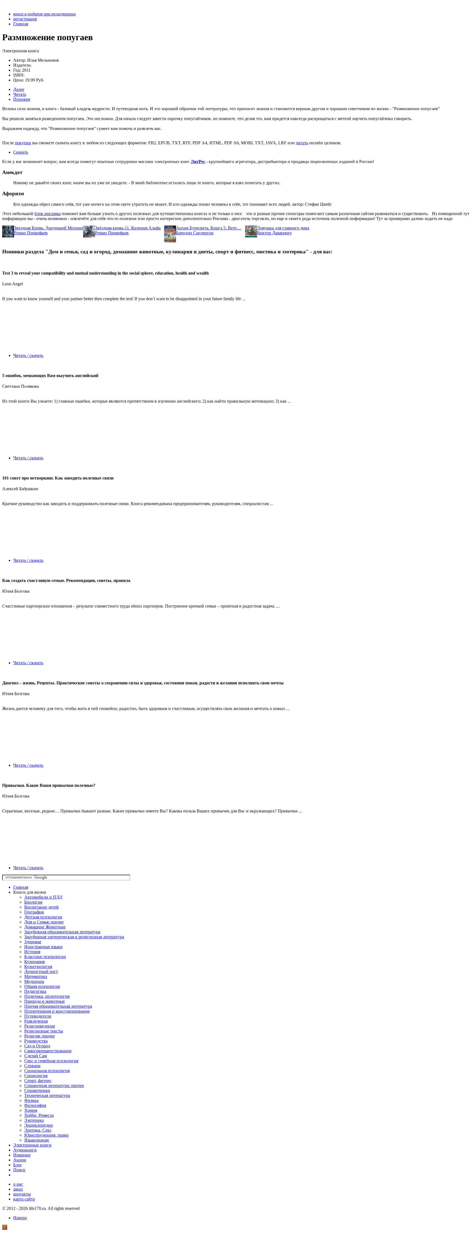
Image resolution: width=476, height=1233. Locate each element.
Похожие (21, 99)
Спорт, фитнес (38, 1080)
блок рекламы (47, 213)
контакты (22, 1194)
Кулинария (34, 961)
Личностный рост (41, 971)
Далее (18, 89)
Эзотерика (34, 1120)
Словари (32, 1065)
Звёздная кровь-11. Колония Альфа (128, 228)
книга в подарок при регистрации (44, 14)
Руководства (36, 1041)
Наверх (20, 1217)
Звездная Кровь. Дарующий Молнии (48, 228)
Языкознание (36, 1140)
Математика (35, 976)
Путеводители (37, 1016)
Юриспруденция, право (46, 1135)
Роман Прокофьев (31, 233)
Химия (30, 1110)
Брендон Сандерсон (194, 233)
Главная (20, 887)
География (34, 912)
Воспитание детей (41, 907)
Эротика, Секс (38, 1130)
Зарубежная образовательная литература (62, 932)
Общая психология (42, 986)
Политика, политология (46, 996)
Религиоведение (39, 1026)
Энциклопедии (38, 1125)
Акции (19, 1160)
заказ (18, 1189)
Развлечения (36, 1021)
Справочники (37, 1090)
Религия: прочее (39, 1036)
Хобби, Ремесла (39, 1115)
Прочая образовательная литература (58, 1006)
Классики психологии (45, 956)
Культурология (38, 966)
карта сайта (24, 1199)
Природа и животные (44, 1001)
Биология (33, 902)
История (32, 951)
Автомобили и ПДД (43, 897)
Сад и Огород (37, 1046)
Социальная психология (47, 1070)
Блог (17, 1164)
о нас (18, 1184)
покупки (23, 142)
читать (302, 142)
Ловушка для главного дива (283, 228)
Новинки (22, 1155)
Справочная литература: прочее (54, 1085)
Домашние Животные (45, 927)
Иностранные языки (43, 946)
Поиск (19, 1169)
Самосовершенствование (48, 1050)
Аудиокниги (25, 1150)
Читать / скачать (28, 355)
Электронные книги (32, 1145)
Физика (31, 1100)
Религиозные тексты (43, 1031)
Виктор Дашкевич (274, 233)
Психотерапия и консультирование (57, 1011)
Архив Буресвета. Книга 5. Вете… (208, 228)
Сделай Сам (35, 1055)
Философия (35, 1105)
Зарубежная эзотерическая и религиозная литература (74, 936)
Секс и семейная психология (51, 1060)
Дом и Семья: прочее (44, 922)
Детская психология (43, 917)
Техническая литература (47, 1095)
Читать (19, 94)
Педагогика (35, 991)
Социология (35, 1075)
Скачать (20, 152)
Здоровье (32, 941)
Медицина (34, 981)
